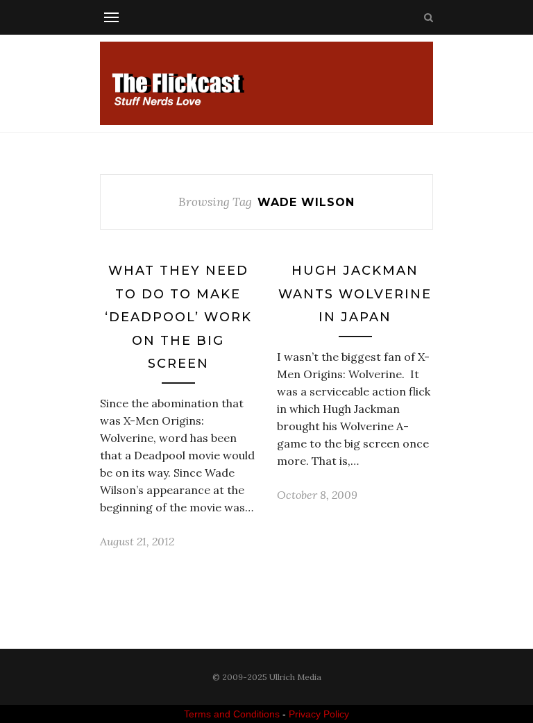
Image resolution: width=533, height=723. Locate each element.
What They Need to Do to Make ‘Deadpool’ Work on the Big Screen (178, 317)
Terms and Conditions (232, 714)
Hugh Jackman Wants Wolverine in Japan (355, 294)
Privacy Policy (319, 714)
